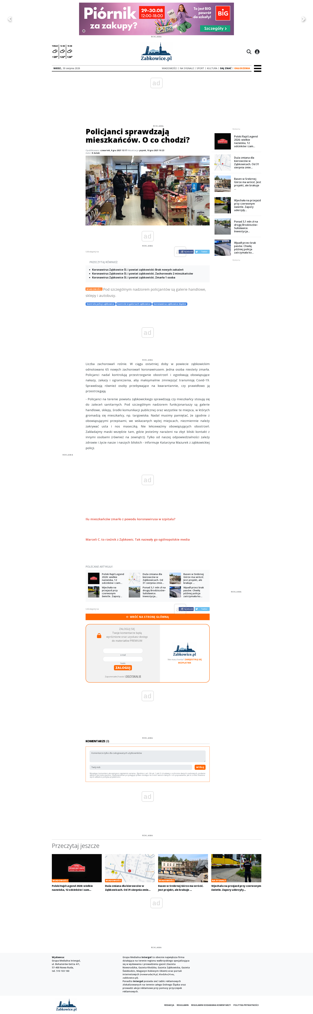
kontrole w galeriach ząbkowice (133, 304)
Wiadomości (94, 289)
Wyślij (200, 767)
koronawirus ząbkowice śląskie (170, 304)
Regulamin (183, 1005)
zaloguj (122, 667)
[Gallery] (156, 19)
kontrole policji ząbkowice (100, 304)
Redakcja (169, 1005)
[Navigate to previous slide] (9, 18)
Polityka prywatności (246, 1005)
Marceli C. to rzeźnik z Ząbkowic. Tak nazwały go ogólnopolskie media (138, 539)
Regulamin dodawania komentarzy (211, 1005)
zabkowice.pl (130, 977)
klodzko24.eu (166, 974)
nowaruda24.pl (149, 974)
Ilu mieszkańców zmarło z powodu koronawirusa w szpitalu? (130, 519)
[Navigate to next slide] (303, 18)
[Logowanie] (257, 52)
